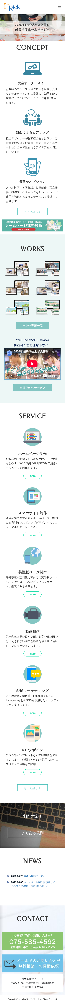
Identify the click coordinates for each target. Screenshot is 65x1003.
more (32, 476)
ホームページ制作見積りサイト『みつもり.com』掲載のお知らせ (34, 883)
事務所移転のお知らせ (36, 876)
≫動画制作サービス (33, 387)
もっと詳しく (32, 211)
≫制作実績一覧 (33, 325)
